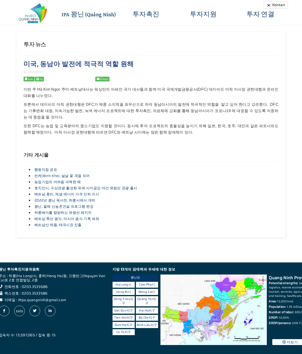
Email (104, 79)
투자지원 (203, 14)
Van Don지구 (123, 310)
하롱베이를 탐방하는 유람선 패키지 (63, 212)
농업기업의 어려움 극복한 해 (57, 182)
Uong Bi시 (123, 291)
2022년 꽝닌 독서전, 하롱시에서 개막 (64, 200)
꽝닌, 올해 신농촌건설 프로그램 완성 (63, 206)
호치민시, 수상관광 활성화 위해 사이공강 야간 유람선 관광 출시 (85, 188)
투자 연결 (261, 14)
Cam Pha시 (147, 284)
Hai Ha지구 (147, 310)
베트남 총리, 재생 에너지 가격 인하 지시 (66, 194)
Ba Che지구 (147, 317)
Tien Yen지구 (123, 317)
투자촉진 (146, 14)
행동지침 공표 (45, 170)
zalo (19, 311)
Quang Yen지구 (146, 301)
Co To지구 (123, 331)
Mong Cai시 (146, 291)
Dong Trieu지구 (123, 301)
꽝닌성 (135, 277)
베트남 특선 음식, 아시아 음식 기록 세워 (66, 219)
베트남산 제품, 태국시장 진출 (58, 225)
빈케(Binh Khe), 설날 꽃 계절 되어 (62, 176)
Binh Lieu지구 (147, 324)
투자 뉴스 (35, 44)
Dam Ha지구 (123, 324)
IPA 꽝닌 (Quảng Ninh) (89, 14)
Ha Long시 (123, 284)
